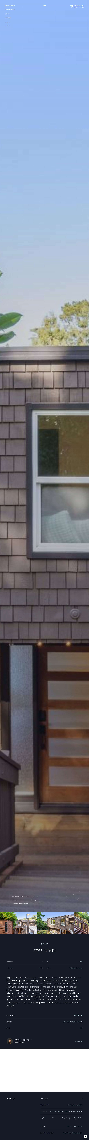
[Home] (77, 6)
